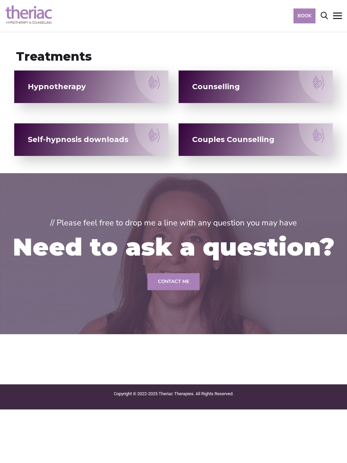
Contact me (173, 281)
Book (304, 16)
